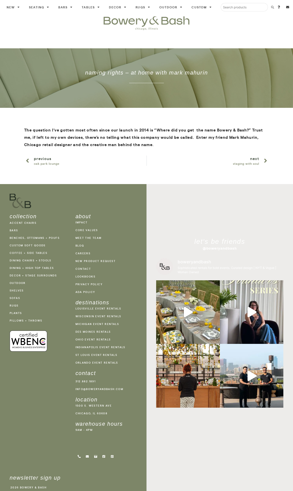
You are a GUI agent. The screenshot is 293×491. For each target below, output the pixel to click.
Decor (115, 7)
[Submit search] (272, 7)
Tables (88, 7)
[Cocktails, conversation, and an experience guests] (188, 376)
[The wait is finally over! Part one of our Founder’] (252, 312)
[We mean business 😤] (252, 376)
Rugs (140, 7)
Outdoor (168, 7)
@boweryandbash (220, 248)
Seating (36, 7)
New (11, 7)
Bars (63, 7)
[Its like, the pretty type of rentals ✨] (188, 312)
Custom (199, 7)
